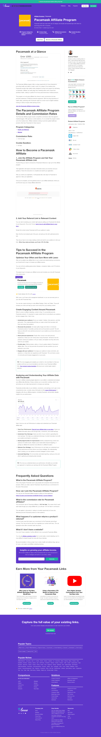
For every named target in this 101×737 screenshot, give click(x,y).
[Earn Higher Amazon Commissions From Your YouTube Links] (74, 581)
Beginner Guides (41, 647)
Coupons (61, 662)
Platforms (63, 5)
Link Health (69, 698)
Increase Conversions (55, 678)
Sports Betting (69, 668)
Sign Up (69, 718)
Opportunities (54, 698)
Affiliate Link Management (72, 678)
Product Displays (54, 696)
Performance (70, 699)
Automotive (57, 660)
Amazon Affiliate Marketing (31, 647)
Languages (56, 666)
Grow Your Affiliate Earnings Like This (57, 727)
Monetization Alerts (71, 680)
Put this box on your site (31, 287)
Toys (22, 670)
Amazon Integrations (55, 680)
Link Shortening (54, 690)
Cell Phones (41, 662)
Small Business (57, 668)
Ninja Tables (36, 688)
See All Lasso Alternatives (23, 678)
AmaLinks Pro (21, 685)
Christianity (47, 662)
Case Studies (49, 647)
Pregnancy (37, 668)
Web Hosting (33, 670)
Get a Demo (85, 5)
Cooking (56, 662)
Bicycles (74, 660)
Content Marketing (58, 647)
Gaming (54, 664)
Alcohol (41, 660)
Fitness (41, 664)
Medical (20, 132)
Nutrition (20, 668)
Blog (69, 5)
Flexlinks (35, 686)
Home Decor (29, 666)
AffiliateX (19, 683)
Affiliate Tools (21, 647)
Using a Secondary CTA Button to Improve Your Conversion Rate (50, 592)
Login (69, 716)
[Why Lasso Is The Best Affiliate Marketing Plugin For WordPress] (27, 581)
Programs (75, 5)
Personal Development (26, 668)
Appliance (50, 660)
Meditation (72, 666)
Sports (74, 668)
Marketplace (53, 688)
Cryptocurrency (74, 662)
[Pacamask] (53, 285)
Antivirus (45, 660)
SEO (36, 651)
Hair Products (74, 664)
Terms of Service (38, 718)
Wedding (38, 670)
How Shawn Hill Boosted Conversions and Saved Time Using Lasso (58, 717)
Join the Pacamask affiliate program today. (28, 106)
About (36, 710)
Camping (30, 662)
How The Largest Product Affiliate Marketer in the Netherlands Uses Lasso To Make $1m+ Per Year (58, 712)
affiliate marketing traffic (29, 536)
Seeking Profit (30, 651)
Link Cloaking (70, 690)
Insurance (44, 666)
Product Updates (22, 651)
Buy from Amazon (74, 603)
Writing (55, 670)
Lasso (33, 294)
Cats (38, 662)
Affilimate (35, 683)
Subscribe (51, 559)
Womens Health (50, 670)
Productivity (42, 668)
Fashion (30, 664)
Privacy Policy (38, 716)
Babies (62, 660)
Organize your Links (71, 692)
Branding (37, 712)
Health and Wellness (23, 129)
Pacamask (22, 280)
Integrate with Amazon (71, 688)
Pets (33, 668)
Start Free (40, 39)
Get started (93, 5)
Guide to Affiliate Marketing (25, 5)
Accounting (28, 660)
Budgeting (20, 662)
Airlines (37, 660)
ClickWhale (36, 685)
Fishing (38, 664)
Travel (25, 670)
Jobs (52, 666)
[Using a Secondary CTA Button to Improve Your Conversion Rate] (51, 581)
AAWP (19, 681)
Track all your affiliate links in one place (42, 429)
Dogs (79, 662)
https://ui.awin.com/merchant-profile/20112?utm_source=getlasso (34, 495)
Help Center (70, 712)
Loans (60, 666)
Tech (19, 670)
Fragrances (49, 664)
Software (63, 668)
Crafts (65, 662)
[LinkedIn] (69, 72)
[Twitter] (71, 72)
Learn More (20, 287)
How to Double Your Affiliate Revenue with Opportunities (57, 720)
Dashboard (53, 699)
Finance (34, 664)
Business (25, 662)
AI (34, 660)
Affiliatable (36, 681)
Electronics (25, 664)
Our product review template (28, 366)
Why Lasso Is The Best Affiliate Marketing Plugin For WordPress (27, 592)
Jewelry (48, 666)
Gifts (63, 664)
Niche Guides (79, 647)
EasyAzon (20, 686)
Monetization (71, 647)
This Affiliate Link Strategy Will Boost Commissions (57, 724)
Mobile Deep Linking (55, 694)
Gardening (59, 664)
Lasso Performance (50, 390)
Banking (66, 660)
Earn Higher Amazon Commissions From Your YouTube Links (74, 592)
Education (65, 647)
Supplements (79, 668)
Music (76, 666)
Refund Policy (38, 719)
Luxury (64, 666)
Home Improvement (37, 666)
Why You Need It (26, 603)
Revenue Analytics (71, 682)
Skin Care (51, 668)
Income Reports (54, 682)
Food (45, 664)
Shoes (47, 668)
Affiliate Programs (71, 714)
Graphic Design (68, 664)
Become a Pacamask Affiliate (54, 39)
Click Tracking (70, 694)
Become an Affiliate (39, 714)
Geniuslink (20, 688)
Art (53, 660)
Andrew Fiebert (39, 27)
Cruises (68, 662)
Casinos (34, 662)
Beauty (70, 660)
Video (28, 670)
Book (78, 660)
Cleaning (52, 662)
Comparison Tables (55, 692)
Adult (32, 660)
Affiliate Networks (21, 660)
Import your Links (70, 696)
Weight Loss (43, 670)
